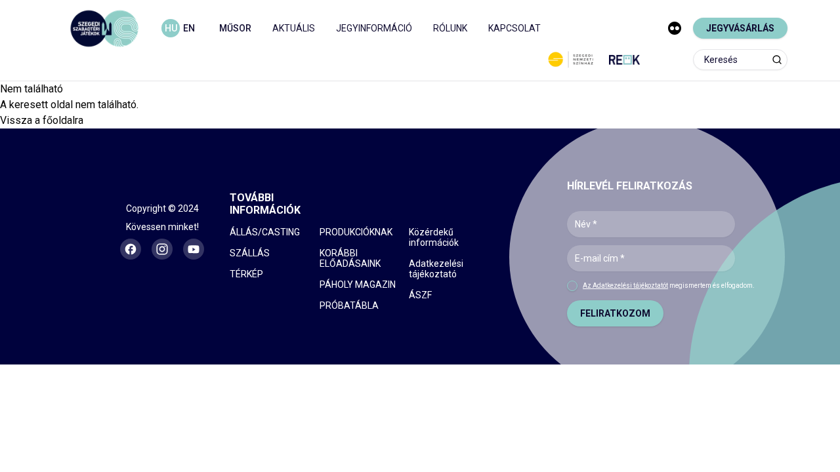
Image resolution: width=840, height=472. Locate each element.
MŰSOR (235, 28)
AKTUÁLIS (293, 28)
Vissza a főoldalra (41, 120)
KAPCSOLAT (514, 28)
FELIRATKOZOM (615, 313)
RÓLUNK (450, 28)
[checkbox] (572, 286)
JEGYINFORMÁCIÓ (374, 28)
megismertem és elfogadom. (669, 285)
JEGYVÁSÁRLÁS (740, 28)
